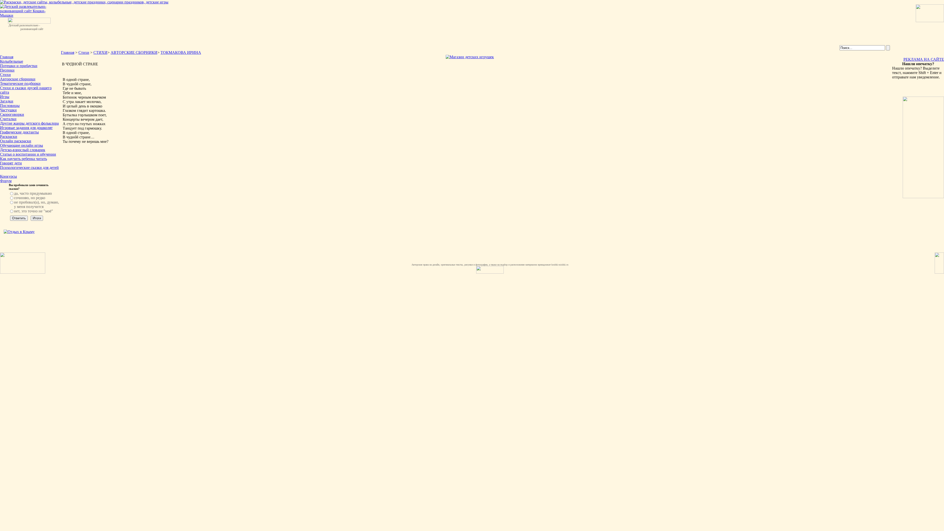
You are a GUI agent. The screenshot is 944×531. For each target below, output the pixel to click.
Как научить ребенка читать (23, 159)
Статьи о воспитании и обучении (28, 154)
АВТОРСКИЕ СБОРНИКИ (134, 52)
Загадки (6, 101)
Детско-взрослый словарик (22, 150)
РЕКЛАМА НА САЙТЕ (923, 59)
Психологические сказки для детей (29, 167)
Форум (6, 181)
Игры (4, 97)
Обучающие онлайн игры (21, 145)
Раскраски (8, 136)
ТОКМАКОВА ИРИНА (181, 52)
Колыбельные (11, 61)
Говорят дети (11, 163)
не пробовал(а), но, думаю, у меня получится (36, 204)
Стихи (5, 75)
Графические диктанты (19, 132)
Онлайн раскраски (15, 141)
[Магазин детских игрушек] (470, 57)
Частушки (8, 110)
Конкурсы (8, 176)
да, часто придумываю (33, 193)
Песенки (7, 70)
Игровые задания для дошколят (26, 128)
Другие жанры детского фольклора (29, 123)
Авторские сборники (17, 79)
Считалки (8, 119)
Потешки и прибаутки (18, 66)
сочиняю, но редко (29, 198)
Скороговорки (12, 114)
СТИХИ (100, 52)
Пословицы (10, 105)
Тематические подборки (20, 83)
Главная (6, 57)
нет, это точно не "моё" (33, 211)
